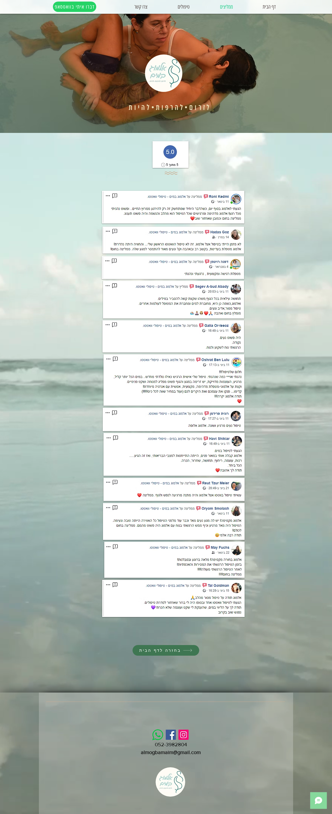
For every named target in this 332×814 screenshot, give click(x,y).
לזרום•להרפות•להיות (170, 107)
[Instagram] (183, 735)
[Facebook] (171, 735)
